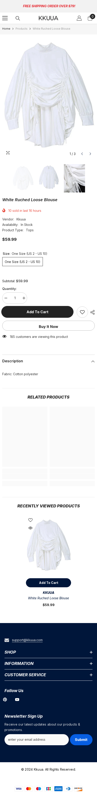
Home (6, 28)
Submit (81, 739)
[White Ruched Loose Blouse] (48, 546)
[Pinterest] (5, 699)
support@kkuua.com (27, 640)
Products (22, 28)
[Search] (18, 18)
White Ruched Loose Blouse (48, 598)
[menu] (5, 18)
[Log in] (79, 18)
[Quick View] (30, 528)
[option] (48, 96)
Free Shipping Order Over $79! (49, 6)
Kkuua (21, 219)
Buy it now (48, 326)
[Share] (91, 312)
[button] (82, 154)
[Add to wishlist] (82, 312)
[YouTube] (17, 699)
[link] (24, 476)
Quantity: (9, 289)
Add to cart (38, 312)
